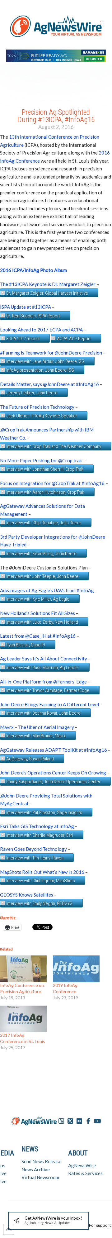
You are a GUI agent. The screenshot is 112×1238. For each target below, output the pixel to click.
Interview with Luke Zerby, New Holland (42, 622)
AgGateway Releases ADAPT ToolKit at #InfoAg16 (53, 750)
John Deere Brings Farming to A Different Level (49, 704)
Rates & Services (85, 1173)
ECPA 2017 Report (23, 338)
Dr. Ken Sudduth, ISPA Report (33, 316)
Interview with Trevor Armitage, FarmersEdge (47, 690)
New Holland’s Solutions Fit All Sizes (37, 613)
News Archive (35, 1169)
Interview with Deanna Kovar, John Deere (43, 713)
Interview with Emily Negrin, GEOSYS (39, 903)
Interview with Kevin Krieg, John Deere (41, 553)
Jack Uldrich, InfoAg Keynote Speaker (41, 416)
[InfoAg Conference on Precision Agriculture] (23, 968)
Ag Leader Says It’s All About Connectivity (43, 658)
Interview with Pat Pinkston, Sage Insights (44, 812)
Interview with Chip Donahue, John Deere (43, 523)
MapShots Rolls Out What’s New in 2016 (42, 872)
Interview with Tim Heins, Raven (34, 858)
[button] (48, 1221)
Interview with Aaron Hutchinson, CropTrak (45, 492)
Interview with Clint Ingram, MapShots (40, 880)
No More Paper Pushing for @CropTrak (41, 460)
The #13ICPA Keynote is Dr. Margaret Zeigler (48, 284)
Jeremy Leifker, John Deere (32, 393)
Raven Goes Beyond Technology (33, 849)
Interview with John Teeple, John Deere (42, 576)
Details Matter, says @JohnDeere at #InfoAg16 (49, 384)
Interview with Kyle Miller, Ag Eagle (37, 599)
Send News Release (41, 1161)
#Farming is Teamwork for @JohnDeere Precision (51, 352)
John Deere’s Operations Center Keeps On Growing (53, 772)
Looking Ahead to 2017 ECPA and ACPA (41, 329)
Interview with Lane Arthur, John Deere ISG (45, 361)
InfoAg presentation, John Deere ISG (40, 370)
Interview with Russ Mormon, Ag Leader (42, 667)
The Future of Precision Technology (37, 407)
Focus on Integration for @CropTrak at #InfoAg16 (52, 483)
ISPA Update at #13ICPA (25, 307)
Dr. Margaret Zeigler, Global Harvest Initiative (47, 293)
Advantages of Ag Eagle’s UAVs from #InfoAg (47, 590)
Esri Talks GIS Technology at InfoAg (37, 826)
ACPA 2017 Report (74, 338)
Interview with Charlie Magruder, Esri (39, 835)
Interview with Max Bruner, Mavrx (36, 736)
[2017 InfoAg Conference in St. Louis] (23, 1019)
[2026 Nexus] (56, 55)
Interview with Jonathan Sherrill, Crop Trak (44, 469)
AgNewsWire (82, 1165)
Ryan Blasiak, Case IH (25, 645)
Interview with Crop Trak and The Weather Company (53, 446)
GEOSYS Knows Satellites (26, 895)
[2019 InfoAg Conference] (76, 968)
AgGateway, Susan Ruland (30, 759)
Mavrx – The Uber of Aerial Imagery (37, 727)
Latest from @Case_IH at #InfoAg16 (38, 636)
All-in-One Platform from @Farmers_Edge (43, 681)
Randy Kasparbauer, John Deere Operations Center (53, 781)
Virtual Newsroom (40, 1177)
